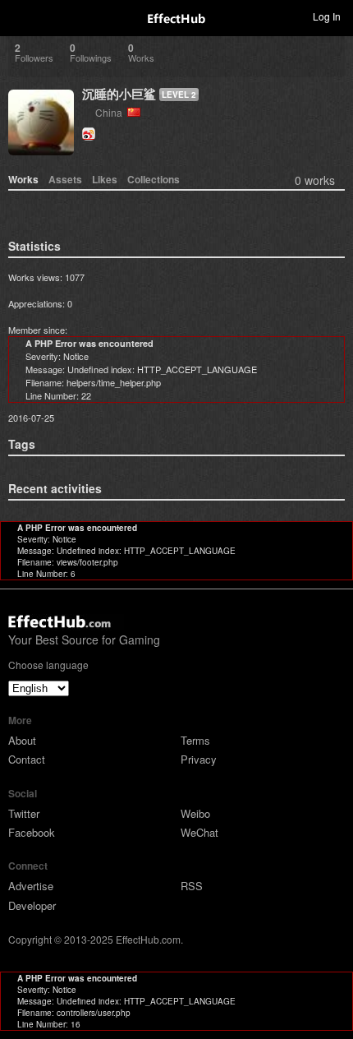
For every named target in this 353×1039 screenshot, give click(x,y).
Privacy (199, 759)
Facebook (31, 832)
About (22, 740)
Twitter (23, 813)
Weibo (195, 813)
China (111, 112)
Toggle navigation (19, 15)
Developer (32, 905)
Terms (195, 740)
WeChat (199, 832)
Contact (26, 759)
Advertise (30, 886)
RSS (192, 886)
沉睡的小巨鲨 (119, 94)
